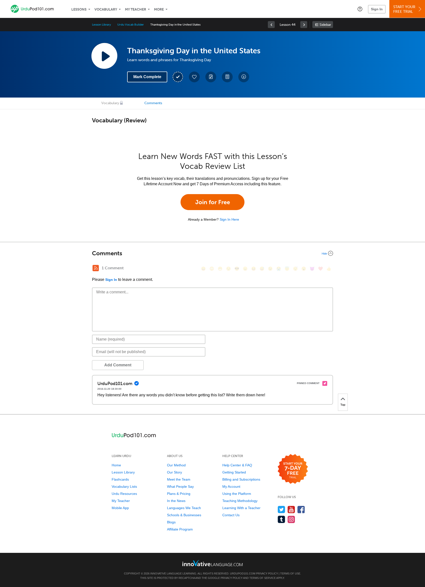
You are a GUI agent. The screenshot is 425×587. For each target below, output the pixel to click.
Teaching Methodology (240, 501)
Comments (153, 103)
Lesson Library (101, 24)
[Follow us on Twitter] (281, 509)
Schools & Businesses (184, 515)
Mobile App (120, 508)
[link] (271, 24)
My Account (231, 486)
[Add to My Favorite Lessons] (194, 77)
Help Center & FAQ (237, 465)
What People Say (180, 486)
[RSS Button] (95, 268)
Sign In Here (229, 219)
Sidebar (325, 25)
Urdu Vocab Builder (130, 24)
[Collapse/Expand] (212, 253)
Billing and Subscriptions (241, 479)
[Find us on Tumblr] (281, 519)
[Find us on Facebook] (301, 509)
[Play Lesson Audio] (104, 56)
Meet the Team (178, 479)
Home (116, 465)
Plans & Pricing (178, 494)
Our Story (174, 472)
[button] (359, 9)
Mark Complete (147, 77)
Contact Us (231, 515)
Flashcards (120, 479)
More (159, 9)
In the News (176, 501)
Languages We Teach (184, 508)
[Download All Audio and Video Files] (243, 77)
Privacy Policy (267, 573)
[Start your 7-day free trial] (293, 469)
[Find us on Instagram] (291, 519)
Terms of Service (262, 577)
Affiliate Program (180, 529)
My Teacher (135, 9)
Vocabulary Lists (124, 486)
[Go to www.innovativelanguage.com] (212, 563)
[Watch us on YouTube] (291, 509)
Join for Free (212, 202)
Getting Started (234, 472)
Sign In (377, 9)
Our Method (176, 465)
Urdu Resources (124, 494)
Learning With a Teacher (241, 508)
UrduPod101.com (242, 573)
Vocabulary (105, 9)
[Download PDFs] (227, 77)
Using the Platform (236, 494)
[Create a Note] (210, 77)
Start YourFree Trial (404, 9)
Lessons (79, 9)
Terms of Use (290, 573)
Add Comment (117, 365)
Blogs (171, 522)
